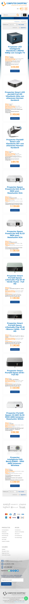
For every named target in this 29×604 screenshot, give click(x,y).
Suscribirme (6, 584)
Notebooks (4, 531)
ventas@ (13, 561)
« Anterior (14, 27)
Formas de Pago (18, 537)
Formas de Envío (18, 535)
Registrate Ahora (5, 553)
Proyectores (17, 21)
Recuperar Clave (5, 551)
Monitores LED (5, 535)
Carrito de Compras (6, 555)
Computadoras (5, 529)
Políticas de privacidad (19, 601)
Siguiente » (23, 27)
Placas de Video (5, 533)
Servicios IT (17, 533)
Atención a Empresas (19, 531)
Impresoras (4, 537)
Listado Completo (5, 541)
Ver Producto (15, 70)
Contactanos (17, 529)
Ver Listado (21, 24)
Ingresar (3, 549)
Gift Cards (4, 539)
